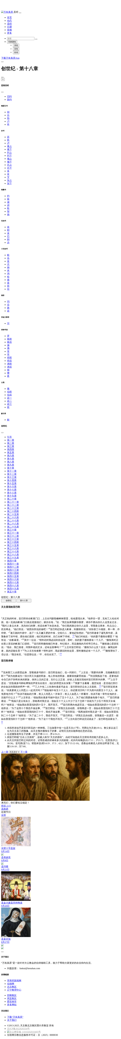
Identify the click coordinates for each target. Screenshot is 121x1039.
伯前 (9, 391)
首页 (9, 17)
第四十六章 (13, 579)
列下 (9, 155)
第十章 (10, 468)
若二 (9, 401)
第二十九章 (13, 526)
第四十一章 (13, 564)
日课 (9, 26)
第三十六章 (13, 548)
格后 (9, 342)
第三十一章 (13, 533)
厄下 (9, 168)
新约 (9, 99)
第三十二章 (13, 536)
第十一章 (12, 471)
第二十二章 (13, 505)
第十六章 (12, 486)
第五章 (10, 452)
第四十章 (12, 561)
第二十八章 (13, 523)
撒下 (9, 149)
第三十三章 (13, 539)
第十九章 (12, 496)
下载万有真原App (10, 58)
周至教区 (12, 998)
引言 (9, 437)
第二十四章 (13, 511)
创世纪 (9, 600)
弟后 (9, 367)
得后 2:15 (6, 806)
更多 (9, 33)
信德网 (10, 983)
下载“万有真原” (15, 1017)
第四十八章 (13, 585)
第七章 (10, 458)
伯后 (9, 395)
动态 (9, 20)
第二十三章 (13, 508)
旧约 (9, 96)
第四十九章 (13, 588)
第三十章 (12, 530)
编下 (9, 161)
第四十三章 (13, 570)
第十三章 (12, 477)
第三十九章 (13, 557)
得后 (9, 360)
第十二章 (12, 474)
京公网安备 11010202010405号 (25, 1032)
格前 (9, 339)
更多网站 (12, 1004)
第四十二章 (13, 567)
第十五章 (12, 483)
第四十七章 (13, 582)
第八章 (10, 461)
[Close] (2, 77)
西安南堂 (12, 1001)
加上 (9, 180)
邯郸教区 (12, 995)
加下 (9, 183)
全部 (3, 815)
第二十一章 (13, 502)
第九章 (10, 465)
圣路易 (4, 809)
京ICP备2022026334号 (18, 1028)
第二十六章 (13, 517)
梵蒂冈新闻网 (14, 980)
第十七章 (12, 489)
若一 (9, 398)
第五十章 (12, 591)
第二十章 (12, 499)
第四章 (10, 449)
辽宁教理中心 (14, 990)
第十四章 (12, 480)
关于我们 (12, 1020)
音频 (9, 30)
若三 (9, 404)
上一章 (4, 752)
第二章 (10, 443)
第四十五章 (13, 576)
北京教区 (12, 987)
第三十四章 (13, 542)
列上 (9, 152)
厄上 (9, 165)
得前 (9, 357)
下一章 (23, 752)
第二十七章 (13, 520)
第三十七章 (13, 551)
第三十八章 (13, 554)
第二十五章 (13, 514)
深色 (16, 49)
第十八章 (12, 492)
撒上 (9, 146)
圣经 (9, 23)
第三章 (10, 446)
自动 (16, 52)
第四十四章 (13, 573)
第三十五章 (13, 545)
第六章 (10, 455)
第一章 (10, 440)
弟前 (9, 363)
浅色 (16, 45)
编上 (9, 158)
